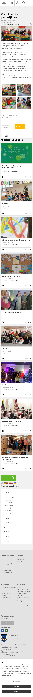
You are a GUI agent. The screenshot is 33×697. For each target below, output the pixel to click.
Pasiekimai (4, 560)
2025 (7, 518)
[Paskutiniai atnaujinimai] (18, 3)
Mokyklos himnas (6, 566)
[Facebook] (2, 630)
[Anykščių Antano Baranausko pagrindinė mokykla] (4, 3)
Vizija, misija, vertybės (7, 564)
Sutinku (16, 691)
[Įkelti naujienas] (11, 3)
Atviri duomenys (21, 611)
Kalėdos (4, 349)
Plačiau (27, 177)
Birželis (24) (9, 500)
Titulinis (3, 8)
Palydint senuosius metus (10, 385)
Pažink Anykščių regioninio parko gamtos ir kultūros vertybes (15, 458)
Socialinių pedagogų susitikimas (12, 312)
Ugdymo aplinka (6, 562)
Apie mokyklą (5, 558)
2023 (7, 527)
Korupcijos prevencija (22, 605)
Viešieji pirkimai (6, 597)
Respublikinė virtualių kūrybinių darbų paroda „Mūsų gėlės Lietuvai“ (15, 166)
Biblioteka (19, 561)
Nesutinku (16, 686)
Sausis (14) (9, 513)
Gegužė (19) (9, 502)
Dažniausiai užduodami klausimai (23, 598)
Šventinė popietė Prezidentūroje (11, 421)
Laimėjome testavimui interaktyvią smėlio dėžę (16, 240)
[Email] (6, 630)
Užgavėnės (5, 203)
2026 (7, 492)
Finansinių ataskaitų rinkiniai (9, 591)
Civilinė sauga (20, 607)
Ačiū (18, 127)
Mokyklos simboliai (6, 568)
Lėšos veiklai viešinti (7, 593)
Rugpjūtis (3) (10, 497)
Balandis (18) (10, 505)
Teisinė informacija (22, 609)
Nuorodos (19, 587)
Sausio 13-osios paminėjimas (11, 276)
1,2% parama (20, 603)
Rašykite (4, 622)
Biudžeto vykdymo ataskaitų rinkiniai (9, 588)
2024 (7, 522)
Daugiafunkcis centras (21, 8)
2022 (7, 532)
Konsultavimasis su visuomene (22, 594)
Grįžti (6, 136)
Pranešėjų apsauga (22, 601)
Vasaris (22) (9, 510)
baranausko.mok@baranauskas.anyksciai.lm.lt (16, 651)
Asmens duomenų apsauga (24, 591)
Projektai (4, 595)
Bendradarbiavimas (7, 572)
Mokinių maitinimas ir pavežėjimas (22, 558)
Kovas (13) (9, 508)
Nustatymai (16, 681)
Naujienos (10, 8)
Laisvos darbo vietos (22, 589)
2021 (7, 536)
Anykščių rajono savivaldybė (18, 638)
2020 (7, 541)
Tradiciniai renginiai (7, 570)
